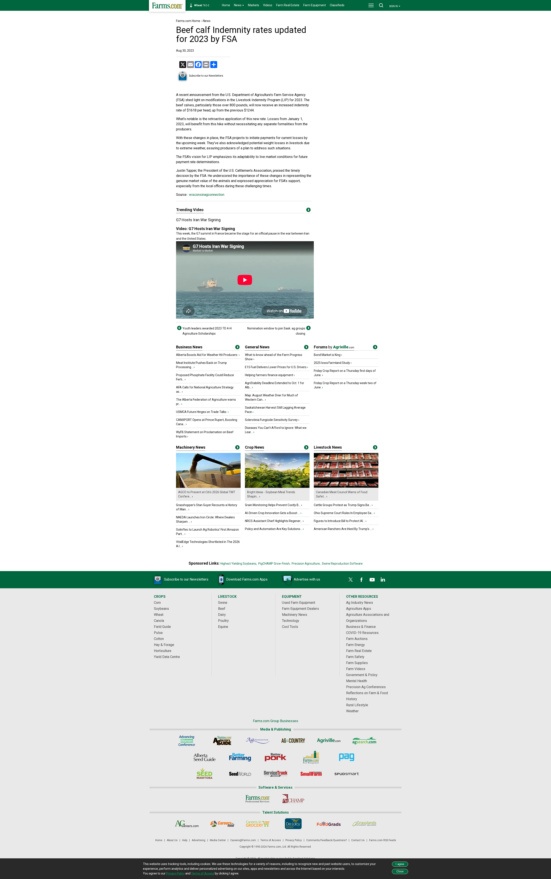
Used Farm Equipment (298, 603)
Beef (221, 609)
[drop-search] (381, 5)
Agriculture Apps (358, 609)
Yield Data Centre (167, 657)
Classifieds (337, 5)
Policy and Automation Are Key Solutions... (273, 529)
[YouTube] (372, 579)
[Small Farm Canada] (311, 773)
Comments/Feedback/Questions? (326, 840)
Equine (223, 627)
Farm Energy (355, 645)
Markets (253, 5)
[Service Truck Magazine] (275, 773)
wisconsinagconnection (206, 195)
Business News (189, 347)
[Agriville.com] (328, 740)
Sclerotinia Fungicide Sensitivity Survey (271, 420)
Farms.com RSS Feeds (382, 840)
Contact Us (358, 840)
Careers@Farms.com (243, 840)
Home (226, 5)
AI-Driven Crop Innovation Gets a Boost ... (272, 513)
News (206, 21)
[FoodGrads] (328, 823)
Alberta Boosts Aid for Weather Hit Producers (207, 355)
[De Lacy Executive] (293, 823)
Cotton (159, 639)
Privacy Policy (293, 840)
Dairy (222, 615)
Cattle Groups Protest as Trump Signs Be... (342, 505)
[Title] (237, 348)
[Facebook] (361, 579)
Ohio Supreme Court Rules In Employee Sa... (343, 513)
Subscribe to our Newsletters (206, 75)
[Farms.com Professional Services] (257, 798)
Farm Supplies (357, 663)
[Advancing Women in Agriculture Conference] (186, 740)
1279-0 (204, 5)
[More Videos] (308, 210)
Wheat (158, 615)
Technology (290, 621)
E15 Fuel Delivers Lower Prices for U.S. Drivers (275, 367)
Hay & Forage (164, 645)
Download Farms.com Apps (247, 579)
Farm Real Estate (287, 5)
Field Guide (162, 627)
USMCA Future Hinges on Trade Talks (201, 412)
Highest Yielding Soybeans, (238, 563)
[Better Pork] (275, 757)
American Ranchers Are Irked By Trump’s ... (343, 529)
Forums (334, 347)
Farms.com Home (188, 21)
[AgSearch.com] (364, 740)
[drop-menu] (371, 5)
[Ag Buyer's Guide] (222, 740)
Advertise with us (307, 579)
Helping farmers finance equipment (269, 375)
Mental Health (356, 681)
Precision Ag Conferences (366, 687)
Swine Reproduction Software (342, 563)
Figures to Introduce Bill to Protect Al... (339, 521)
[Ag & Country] (293, 740)
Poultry (223, 621)
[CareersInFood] (222, 823)
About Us (172, 840)
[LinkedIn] (383, 579)
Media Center (218, 840)
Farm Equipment (314, 5)
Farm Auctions (357, 639)
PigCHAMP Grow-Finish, (274, 563)
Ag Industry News (359, 603)
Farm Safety (355, 657)
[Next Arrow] (308, 328)
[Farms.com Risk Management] (311, 757)
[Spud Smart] (346, 773)
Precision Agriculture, (306, 563)
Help (184, 840)
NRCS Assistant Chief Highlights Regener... (273, 521)
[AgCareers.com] (186, 823)
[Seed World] (240, 773)
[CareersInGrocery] (257, 823)
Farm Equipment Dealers (300, 609)
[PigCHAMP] (293, 798)
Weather (352, 711)
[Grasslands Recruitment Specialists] (364, 823)
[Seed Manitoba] (204, 773)
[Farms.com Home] (167, 6)
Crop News (254, 447)
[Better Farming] (240, 757)
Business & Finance (361, 627)
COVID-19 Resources (362, 633)
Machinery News (190, 447)
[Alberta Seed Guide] (204, 757)
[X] (350, 579)
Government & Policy (362, 675)
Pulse (158, 633)
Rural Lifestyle (357, 705)
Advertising (198, 840)
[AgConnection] (257, 740)
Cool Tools (290, 627)
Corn (157, 603)
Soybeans (161, 609)
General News (257, 347)
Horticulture (162, 651)
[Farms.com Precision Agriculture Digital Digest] (346, 757)
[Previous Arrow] (179, 328)
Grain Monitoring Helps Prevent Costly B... (272, 505)
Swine (222, 603)
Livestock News (328, 447)
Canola (159, 621)
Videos (267, 5)
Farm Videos (355, 669)
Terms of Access (270, 840)
